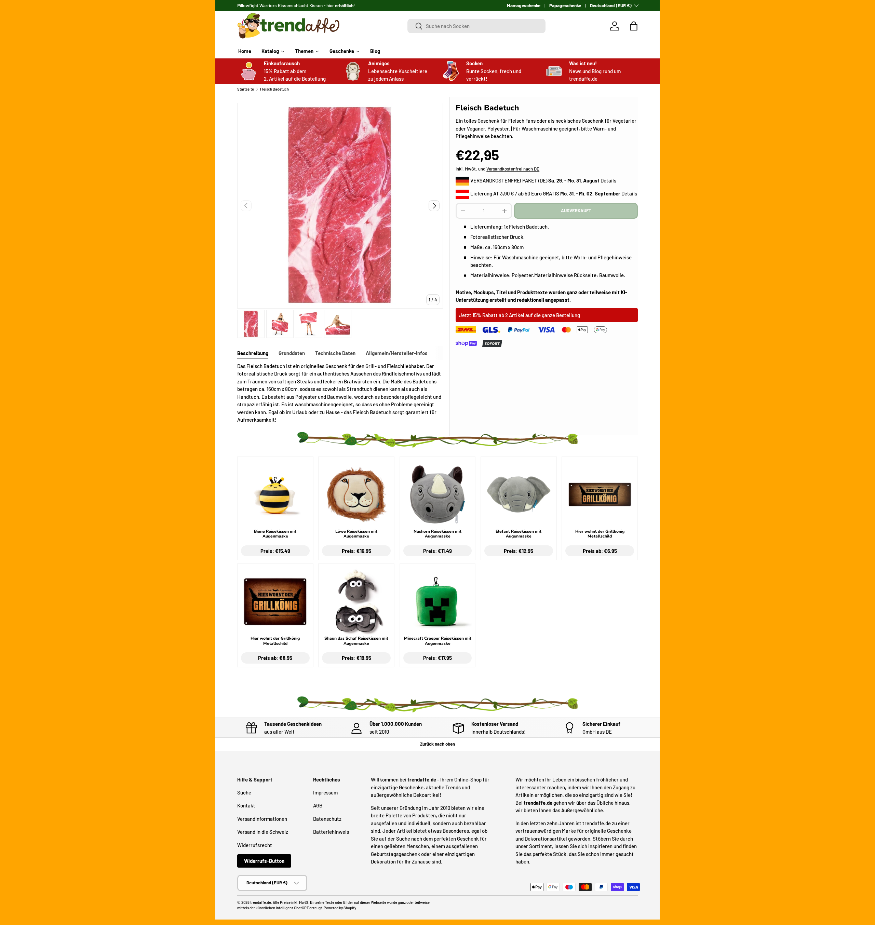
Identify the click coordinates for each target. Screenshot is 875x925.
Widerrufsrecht (254, 845)
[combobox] (476, 26)
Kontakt (246, 805)
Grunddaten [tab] (292, 353)
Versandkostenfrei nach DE (512, 169)
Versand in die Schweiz (262, 832)
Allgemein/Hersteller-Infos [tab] (397, 353)
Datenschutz (327, 818)
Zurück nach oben (437, 744)
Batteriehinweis (331, 832)
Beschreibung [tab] (252, 353)
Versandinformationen (262, 818)
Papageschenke (565, 5)
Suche (244, 792)
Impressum (325, 792)
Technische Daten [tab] (335, 353)
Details (608, 180)
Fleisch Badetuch (274, 89)
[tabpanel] (340, 393)
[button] (633, 25)
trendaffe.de (260, 902)
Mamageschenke (523, 5)
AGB (317, 805)
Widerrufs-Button (264, 861)
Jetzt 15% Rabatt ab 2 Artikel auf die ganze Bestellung (519, 315)
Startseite (245, 89)
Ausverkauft (576, 210)
